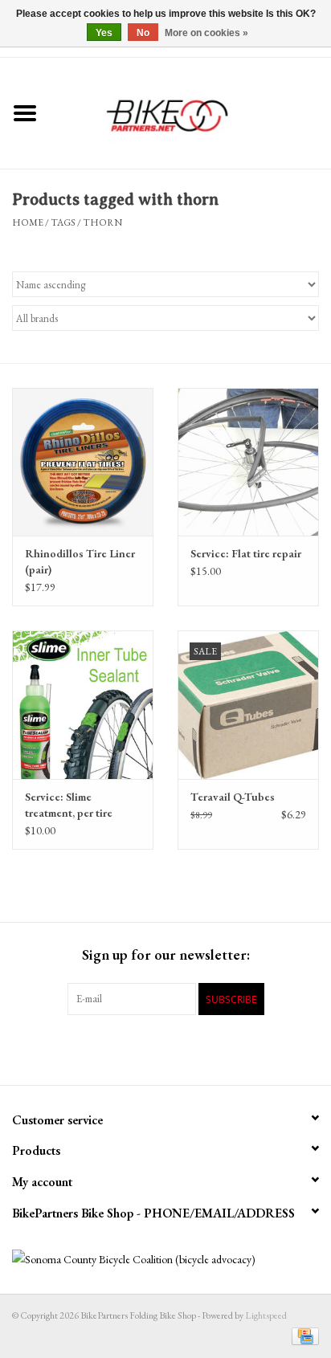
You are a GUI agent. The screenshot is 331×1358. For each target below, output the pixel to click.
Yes (104, 33)
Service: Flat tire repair (245, 553)
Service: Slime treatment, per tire (68, 804)
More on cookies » (206, 33)
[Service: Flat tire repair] (248, 462)
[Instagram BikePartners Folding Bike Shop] (236, 1048)
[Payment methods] (302, 1335)
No (143, 33)
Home (27, 222)
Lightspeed (266, 1315)
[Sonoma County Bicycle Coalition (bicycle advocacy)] (165, 1260)
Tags (63, 222)
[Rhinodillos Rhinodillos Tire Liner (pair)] (82, 462)
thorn (102, 222)
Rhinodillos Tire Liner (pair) (80, 561)
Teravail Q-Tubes (232, 796)
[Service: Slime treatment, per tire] (82, 704)
